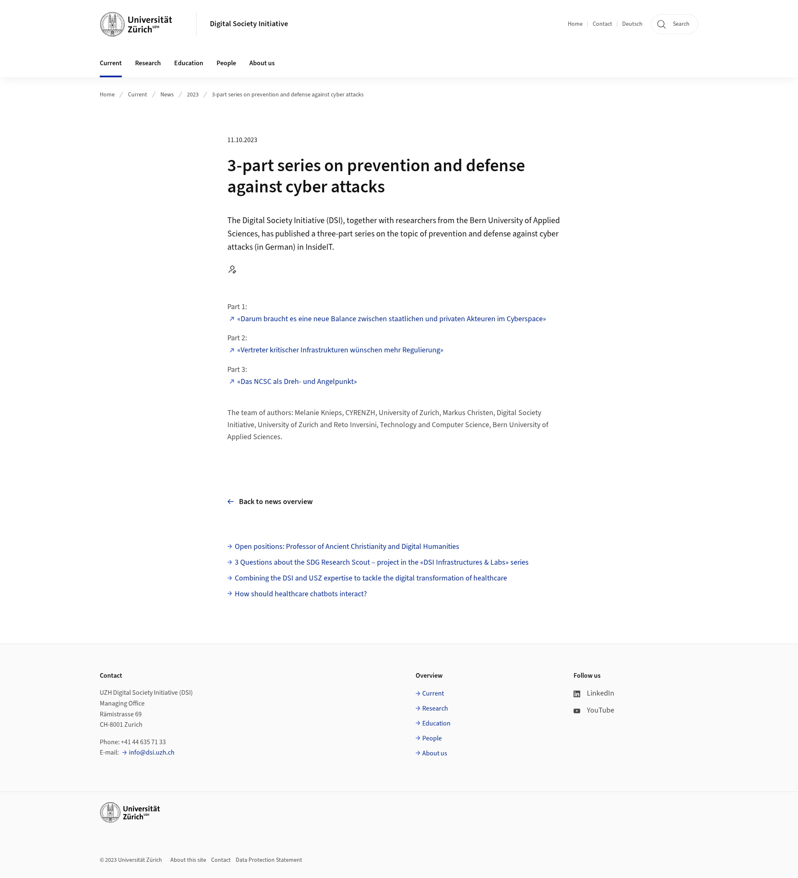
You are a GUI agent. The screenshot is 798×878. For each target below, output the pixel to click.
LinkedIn (600, 693)
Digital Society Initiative (249, 24)
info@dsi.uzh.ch (152, 752)
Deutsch (632, 24)
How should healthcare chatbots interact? (301, 594)
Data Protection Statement (269, 860)
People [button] (226, 63)
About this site (188, 860)
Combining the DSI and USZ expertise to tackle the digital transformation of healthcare (371, 578)
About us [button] (262, 63)
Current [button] (111, 63)
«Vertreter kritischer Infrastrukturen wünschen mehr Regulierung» (340, 350)
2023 (193, 95)
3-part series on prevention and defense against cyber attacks (288, 95)
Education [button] (188, 63)
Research (435, 708)
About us (434, 753)
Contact (602, 24)
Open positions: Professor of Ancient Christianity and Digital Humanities (347, 546)
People (432, 738)
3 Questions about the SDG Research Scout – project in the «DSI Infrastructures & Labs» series (382, 562)
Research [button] (148, 63)
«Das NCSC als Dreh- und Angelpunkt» (297, 381)
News (167, 95)
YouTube (600, 710)
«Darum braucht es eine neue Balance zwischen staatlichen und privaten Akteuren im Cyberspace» (391, 319)
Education (436, 723)
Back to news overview (276, 502)
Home (575, 24)
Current (137, 95)
